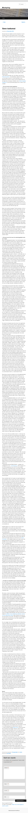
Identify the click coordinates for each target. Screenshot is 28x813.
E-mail (6, 790)
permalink (9, 753)
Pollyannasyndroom (6, 76)
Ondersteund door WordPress (14, 810)
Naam (6, 784)
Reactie (6, 768)
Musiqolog (6, 7)
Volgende (23, 22)
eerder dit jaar (15, 727)
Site (5, 796)
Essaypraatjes (15, 752)
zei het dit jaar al (14, 465)
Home (3, 18)
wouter (21, 752)
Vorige (3, 22)
